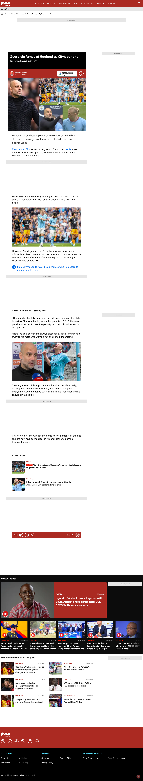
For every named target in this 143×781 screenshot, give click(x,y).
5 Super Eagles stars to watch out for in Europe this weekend (29, 700)
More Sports (85, 3)
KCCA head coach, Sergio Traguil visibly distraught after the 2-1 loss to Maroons (14, 646)
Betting (50, 3)
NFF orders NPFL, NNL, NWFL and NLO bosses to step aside (78, 684)
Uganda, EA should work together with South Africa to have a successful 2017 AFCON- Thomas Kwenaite (79, 601)
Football (38, 3)
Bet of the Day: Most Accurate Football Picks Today (77, 700)
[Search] (139, 3)
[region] (71, 636)
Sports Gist (100, 3)
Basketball (5, 762)
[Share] (81, 73)
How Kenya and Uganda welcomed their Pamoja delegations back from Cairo (71, 646)
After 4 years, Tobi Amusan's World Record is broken (77, 668)
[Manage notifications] (138, 776)
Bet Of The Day (69, 696)
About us (45, 758)
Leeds (68, 149)
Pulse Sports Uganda (116, 758)
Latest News (5, 9)
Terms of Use (66, 758)
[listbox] (71, 636)
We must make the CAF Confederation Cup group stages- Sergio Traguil (98, 646)
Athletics (68, 663)
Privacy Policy (47, 762)
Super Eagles (24, 762)
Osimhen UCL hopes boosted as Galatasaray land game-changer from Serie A (29, 669)
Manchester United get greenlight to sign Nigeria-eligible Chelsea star (27, 686)
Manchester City (21, 149)
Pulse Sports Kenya (91, 758)
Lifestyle (111, 3)
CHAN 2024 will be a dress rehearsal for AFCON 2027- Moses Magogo (128, 646)
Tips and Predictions (67, 3)
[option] (14, 636)
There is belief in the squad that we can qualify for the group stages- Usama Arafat (43, 646)
